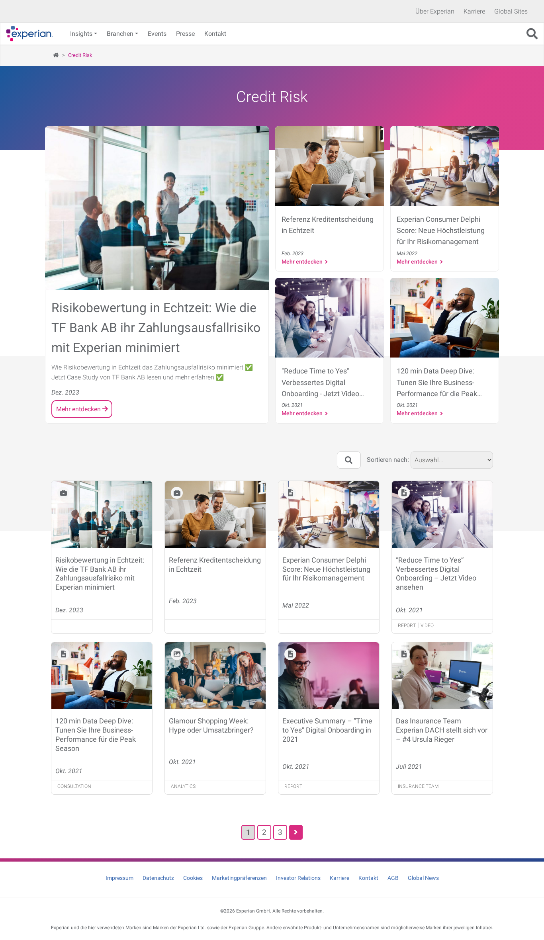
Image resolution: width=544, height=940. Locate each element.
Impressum (119, 878)
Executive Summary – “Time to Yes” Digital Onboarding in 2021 (327, 730)
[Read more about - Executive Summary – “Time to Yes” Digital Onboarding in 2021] (328, 677)
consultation (74, 786)
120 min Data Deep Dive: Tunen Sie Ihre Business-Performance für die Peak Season (95, 734)
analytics (183, 786)
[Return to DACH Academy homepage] (32, 33)
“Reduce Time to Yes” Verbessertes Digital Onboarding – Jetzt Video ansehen (436, 574)
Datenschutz (158, 878)
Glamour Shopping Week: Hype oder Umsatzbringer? (211, 725)
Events (157, 33)
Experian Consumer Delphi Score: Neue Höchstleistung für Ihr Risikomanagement (326, 569)
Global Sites (511, 11)
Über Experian (434, 11)
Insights (81, 33)
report (407, 625)
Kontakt (215, 33)
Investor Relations (298, 878)
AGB (393, 878)
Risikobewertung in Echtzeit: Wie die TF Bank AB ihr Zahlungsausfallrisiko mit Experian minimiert (99, 574)
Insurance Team (418, 786)
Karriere (474, 11)
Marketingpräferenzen (239, 878)
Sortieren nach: (388, 459)
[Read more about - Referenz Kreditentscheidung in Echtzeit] (215, 516)
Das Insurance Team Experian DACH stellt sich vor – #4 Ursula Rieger (441, 730)
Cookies (193, 878)
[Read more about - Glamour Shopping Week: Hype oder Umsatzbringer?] (215, 677)
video (427, 625)
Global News (423, 878)
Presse (185, 33)
